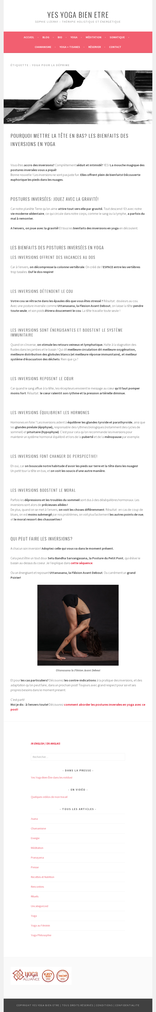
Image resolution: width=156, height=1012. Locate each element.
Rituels (34, 896)
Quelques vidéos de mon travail (49, 797)
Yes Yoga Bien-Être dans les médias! (51, 777)
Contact (115, 47)
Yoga (73, 37)
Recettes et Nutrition (42, 877)
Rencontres (37, 886)
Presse (35, 867)
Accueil (29, 37)
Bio (60, 37)
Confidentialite (127, 1005)
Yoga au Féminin (40, 925)
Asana (34, 819)
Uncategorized (39, 906)
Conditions (104, 1005)
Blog (45, 37)
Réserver (94, 47)
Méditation (93, 37)
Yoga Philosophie (41, 935)
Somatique (117, 37)
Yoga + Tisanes (70, 47)
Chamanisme (43, 47)
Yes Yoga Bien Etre (78, 14)
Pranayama (37, 857)
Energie (35, 838)
